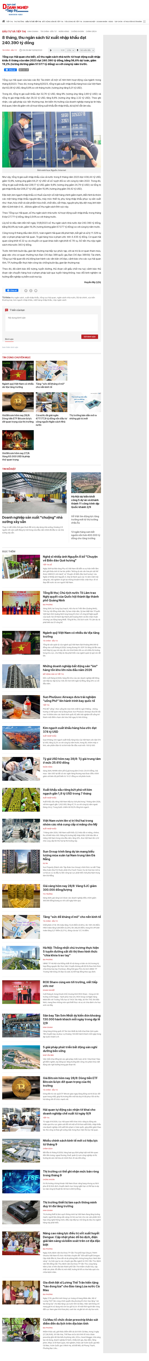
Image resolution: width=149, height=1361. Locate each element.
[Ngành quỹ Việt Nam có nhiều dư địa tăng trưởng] (18, 371)
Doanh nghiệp (49, 990)
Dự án (45, 863)
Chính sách (91, 31)
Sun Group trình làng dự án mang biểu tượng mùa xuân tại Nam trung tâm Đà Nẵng (69, 855)
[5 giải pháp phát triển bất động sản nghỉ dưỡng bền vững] (21, 1057)
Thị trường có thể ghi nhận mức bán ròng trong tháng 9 (71, 1173)
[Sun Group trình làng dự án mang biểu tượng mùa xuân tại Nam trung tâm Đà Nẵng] (21, 861)
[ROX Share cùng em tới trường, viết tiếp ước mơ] (21, 992)
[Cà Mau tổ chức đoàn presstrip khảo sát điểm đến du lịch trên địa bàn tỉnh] (21, 1330)
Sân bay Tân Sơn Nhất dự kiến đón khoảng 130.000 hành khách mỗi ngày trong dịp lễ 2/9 (72, 1019)
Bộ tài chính (82, 297)
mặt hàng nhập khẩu (43, 300)
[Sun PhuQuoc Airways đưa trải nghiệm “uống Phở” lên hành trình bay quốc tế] (21, 707)
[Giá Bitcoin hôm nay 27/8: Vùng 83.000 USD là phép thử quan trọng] (18, 440)
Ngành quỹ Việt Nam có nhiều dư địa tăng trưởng (18, 385)
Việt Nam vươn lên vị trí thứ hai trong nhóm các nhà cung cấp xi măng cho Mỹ (70, 822)
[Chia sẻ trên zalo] (30, 290)
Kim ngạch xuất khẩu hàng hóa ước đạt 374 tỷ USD (70, 729)
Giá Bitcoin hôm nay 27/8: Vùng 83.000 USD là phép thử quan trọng (16, 456)
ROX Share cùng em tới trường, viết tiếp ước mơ (70, 984)
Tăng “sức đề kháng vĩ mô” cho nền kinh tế (50, 385)
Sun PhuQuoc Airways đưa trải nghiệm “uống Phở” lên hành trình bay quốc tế (69, 699)
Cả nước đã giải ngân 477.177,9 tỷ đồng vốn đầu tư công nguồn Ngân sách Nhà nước (51, 420)
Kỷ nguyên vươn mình (133, 22)
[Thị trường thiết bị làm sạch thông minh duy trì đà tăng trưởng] (21, 1212)
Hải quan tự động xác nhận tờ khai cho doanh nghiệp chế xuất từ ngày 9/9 (69, 1111)
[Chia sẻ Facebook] (10, 70)
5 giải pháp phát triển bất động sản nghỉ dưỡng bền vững (70, 1049)
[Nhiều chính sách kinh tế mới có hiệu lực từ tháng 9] (21, 1150)
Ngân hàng (64, 31)
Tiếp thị (9, 22)
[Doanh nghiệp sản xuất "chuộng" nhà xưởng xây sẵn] (34, 493)
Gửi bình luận (90, 337)
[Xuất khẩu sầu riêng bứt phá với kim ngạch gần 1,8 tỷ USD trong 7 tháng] (21, 800)
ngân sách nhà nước (66, 297)
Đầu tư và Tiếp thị (14, 31)
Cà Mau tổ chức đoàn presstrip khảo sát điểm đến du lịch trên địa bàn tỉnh (70, 1321)
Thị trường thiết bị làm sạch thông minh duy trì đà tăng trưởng (70, 1204)
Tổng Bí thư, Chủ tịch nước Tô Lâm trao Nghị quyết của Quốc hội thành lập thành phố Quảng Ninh (71, 596)
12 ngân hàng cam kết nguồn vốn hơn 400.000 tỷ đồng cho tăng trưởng (85, 535)
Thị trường (48, 894)
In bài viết (24, 70)
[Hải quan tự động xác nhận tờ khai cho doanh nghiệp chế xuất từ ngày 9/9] (21, 1120)
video (110, 22)
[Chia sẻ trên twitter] (26, 290)
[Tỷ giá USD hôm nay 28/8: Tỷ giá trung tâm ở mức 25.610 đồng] (21, 769)
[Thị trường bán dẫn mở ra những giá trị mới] (85, 402)
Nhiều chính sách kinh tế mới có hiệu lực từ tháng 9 (70, 1142)
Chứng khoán (77, 31)
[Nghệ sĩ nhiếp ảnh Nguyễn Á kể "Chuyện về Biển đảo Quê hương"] (21, 567)
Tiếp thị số (47, 565)
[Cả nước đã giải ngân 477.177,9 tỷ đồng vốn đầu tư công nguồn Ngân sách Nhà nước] (51, 402)
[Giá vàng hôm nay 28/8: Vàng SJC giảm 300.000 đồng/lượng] (21, 896)
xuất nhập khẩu (32, 297)
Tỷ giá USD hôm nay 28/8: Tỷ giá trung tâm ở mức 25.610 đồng (72, 760)
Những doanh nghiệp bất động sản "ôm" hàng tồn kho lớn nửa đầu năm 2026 (70, 668)
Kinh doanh (33, 31)
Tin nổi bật (9, 468)
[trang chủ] (3, 21)
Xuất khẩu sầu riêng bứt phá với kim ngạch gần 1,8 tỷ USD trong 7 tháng (67, 791)
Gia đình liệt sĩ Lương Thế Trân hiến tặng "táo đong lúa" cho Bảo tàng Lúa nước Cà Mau (71, 1286)
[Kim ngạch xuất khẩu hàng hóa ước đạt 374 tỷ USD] (21, 738)
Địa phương (48, 605)
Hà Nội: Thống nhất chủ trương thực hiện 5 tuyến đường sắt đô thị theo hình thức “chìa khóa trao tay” (71, 951)
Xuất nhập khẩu (49, 736)
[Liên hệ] (35, 290)
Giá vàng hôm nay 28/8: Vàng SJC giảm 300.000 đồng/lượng (70, 887)
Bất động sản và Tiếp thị (53, 674)
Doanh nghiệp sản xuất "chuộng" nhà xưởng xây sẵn (32, 519)
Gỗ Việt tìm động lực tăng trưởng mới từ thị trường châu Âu (85, 519)
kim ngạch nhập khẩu (23, 300)
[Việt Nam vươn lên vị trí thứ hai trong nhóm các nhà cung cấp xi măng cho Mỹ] (21, 831)
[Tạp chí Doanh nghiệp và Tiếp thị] (15, 8)
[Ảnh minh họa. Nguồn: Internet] (51, 139)
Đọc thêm (8, 551)
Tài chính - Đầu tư (48, 31)
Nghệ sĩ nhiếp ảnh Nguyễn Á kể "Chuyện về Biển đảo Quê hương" (70, 558)
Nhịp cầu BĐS (48, 1055)
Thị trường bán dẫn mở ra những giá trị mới (83, 417)
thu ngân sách (17, 297)
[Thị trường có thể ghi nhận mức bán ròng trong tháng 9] (21, 1181)
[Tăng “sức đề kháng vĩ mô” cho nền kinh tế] (51, 371)
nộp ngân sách (59, 300)
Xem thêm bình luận (10, 347)
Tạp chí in (118, 22)
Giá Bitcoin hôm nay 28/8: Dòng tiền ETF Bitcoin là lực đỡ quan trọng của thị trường (18, 418)
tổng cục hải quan (48, 297)
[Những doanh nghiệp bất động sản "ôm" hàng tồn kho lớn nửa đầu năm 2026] (21, 676)
